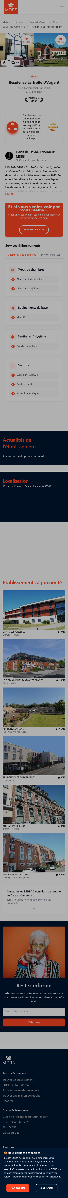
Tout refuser (46, 1188)
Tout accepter (17, 1188)
